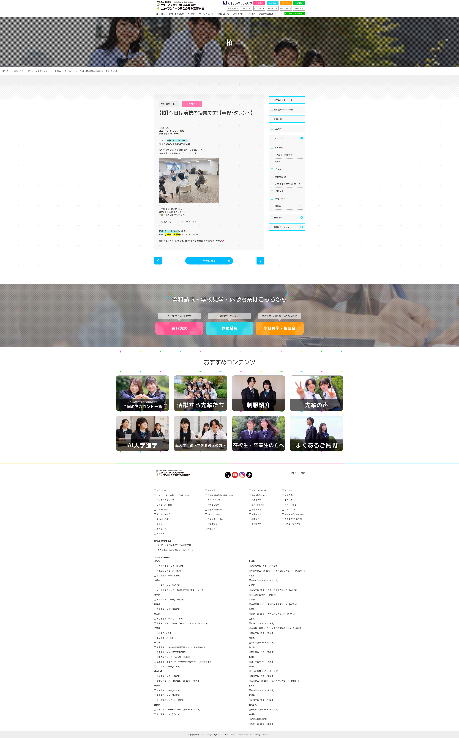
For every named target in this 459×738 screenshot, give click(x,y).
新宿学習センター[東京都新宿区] (171, 652)
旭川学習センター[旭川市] (168, 575)
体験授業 (272, 3)
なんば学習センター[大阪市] (263, 594)
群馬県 (157, 604)
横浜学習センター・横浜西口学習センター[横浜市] (178, 680)
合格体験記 (280, 176)
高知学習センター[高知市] (262, 661)
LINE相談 (299, 3)
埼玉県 (157, 613)
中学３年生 (246, 8)
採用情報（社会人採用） (295, 514)
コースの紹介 (162, 509)
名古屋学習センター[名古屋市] (264, 566)
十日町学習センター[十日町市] (170, 699)
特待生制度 (213, 523)
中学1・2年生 (259, 8)
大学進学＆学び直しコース (287, 183)
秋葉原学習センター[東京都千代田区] (173, 656)
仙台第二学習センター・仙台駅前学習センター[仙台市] (180, 589)
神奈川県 (158, 671)
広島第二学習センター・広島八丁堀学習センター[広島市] (276, 628)
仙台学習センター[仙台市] (168, 585)
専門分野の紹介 (164, 514)
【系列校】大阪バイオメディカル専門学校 (174, 544)
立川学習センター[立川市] (168, 666)
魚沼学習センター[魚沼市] (168, 695)
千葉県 (157, 628)
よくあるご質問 (214, 514)
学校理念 (251, 13)
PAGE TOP (298, 473)
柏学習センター (42, 71)
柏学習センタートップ (283, 100)
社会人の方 (256, 509)
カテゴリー (278, 138)
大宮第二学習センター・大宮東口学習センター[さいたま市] (182, 623)
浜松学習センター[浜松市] (168, 714)
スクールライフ (214, 499)
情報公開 (212, 528)
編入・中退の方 (285, 8)
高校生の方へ (233, 8)
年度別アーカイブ (281, 227)
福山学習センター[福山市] (262, 632)
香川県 (252, 647)
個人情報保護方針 (293, 523)
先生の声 (278, 128)
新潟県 (157, 685)
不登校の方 (256, 523)
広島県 (252, 618)
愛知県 (252, 561)
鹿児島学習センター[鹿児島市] (264, 709)
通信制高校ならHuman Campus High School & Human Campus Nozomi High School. (222, 735)
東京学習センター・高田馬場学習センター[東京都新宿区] (181, 647)
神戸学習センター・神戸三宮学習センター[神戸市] (273, 613)
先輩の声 (278, 119)
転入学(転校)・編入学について (221, 495)
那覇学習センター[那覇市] (262, 723)
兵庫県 (252, 609)
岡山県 (252, 637)
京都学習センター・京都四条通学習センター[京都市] (274, 604)
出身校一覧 (162, 528)
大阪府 (252, 585)
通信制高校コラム (215, 519)
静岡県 (157, 704)
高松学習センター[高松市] (262, 652)
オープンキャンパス (206, 13)
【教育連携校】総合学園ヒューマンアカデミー (176, 549)
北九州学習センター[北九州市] (264, 671)
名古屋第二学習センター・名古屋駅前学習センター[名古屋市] (278, 570)
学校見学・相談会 (279, 328)
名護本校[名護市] (259, 719)
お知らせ (279, 147)
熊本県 (252, 685)
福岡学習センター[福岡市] (262, 676)
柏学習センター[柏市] (166, 637)
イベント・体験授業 (284, 154)
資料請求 (259, 3)
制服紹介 (161, 523)
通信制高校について (165, 499)
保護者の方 (272, 8)
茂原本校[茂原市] (164, 632)
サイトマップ (290, 509)
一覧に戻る (209, 260)
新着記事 (278, 217)
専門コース (280, 198)
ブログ (278, 169)
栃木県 (157, 594)
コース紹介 (160, 13)
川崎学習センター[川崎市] (168, 676)
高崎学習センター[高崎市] (168, 609)
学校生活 (279, 191)
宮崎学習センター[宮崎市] (262, 699)
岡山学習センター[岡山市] (262, 642)
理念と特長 (161, 490)
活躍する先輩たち (266, 13)
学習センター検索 (296, 13)
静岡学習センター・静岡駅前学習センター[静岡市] (178, 709)
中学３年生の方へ (259, 495)
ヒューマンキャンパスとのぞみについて (173, 495)
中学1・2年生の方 (259, 490)
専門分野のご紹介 (176, 13)
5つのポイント (238, 13)
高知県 (252, 656)
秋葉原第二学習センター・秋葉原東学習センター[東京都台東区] (184, 661)
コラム (278, 162)
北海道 (157, 561)
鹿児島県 (253, 704)
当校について (223, 13)
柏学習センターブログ (64, 71)
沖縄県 (252, 714)
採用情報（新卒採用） (294, 519)
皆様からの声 (213, 504)
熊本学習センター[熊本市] (262, 690)
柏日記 (278, 205)
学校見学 (285, 3)
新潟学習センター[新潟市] (168, 690)
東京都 (157, 642)
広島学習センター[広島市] (262, 623)
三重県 (252, 575)
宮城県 (157, 580)
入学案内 (191, 13)
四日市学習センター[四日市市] (264, 580)
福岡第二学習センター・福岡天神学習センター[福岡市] (275, 680)
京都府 (252, 599)
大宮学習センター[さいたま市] (170, 618)
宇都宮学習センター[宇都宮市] (170, 599)
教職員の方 (299, 8)
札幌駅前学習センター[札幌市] (170, 570)
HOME (5, 71)
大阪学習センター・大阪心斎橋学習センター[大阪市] (274, 589)
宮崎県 (252, 695)
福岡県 (252, 666)
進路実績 (161, 533)
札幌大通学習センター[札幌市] (170, 566)
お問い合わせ (290, 504)
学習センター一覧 (22, 71)
